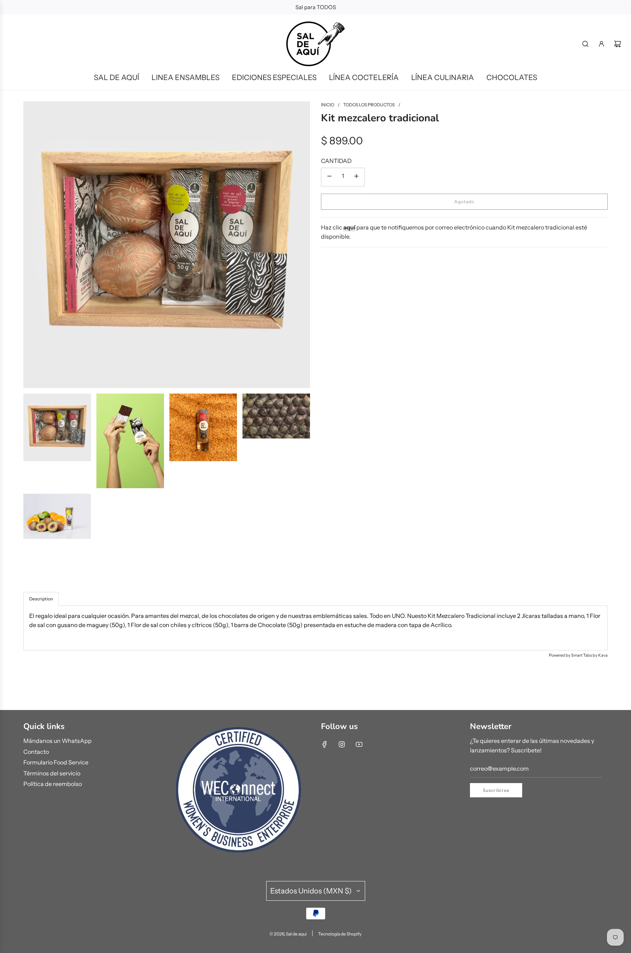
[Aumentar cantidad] (356, 177)
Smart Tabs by (584, 655)
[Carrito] (617, 44)
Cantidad (336, 160)
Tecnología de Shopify (340, 934)
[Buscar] (585, 44)
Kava (603, 655)
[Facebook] (325, 744)
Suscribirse (496, 790)
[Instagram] (342, 744)
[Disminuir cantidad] (329, 177)
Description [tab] (41, 598)
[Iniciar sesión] (601, 44)
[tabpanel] (315, 628)
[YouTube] (359, 744)
